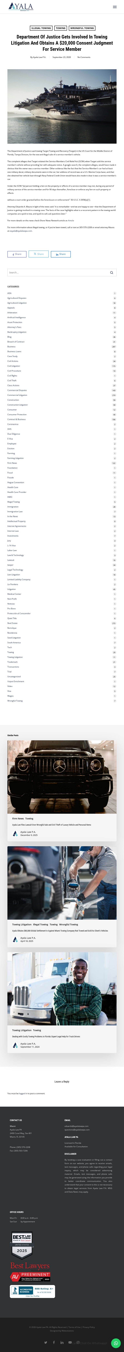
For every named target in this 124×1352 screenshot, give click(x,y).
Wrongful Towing (82, 28)
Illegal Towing (41, 28)
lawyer (10, 565)
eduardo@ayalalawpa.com (76, 1126)
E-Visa (10, 438)
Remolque (11, 628)
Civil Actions (12, 361)
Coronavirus (12, 424)
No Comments (84, 57)
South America (14, 642)
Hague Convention (15, 482)
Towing (60, 28)
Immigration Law (14, 511)
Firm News (12, 463)
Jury (9, 540)
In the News (12, 516)
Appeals (11, 307)
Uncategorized (14, 676)
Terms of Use (74, 1327)
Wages (10, 696)
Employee (11, 443)
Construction (13, 400)
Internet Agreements (16, 526)
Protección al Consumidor (19, 613)
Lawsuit (10, 560)
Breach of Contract (15, 341)
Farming (11, 453)
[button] (115, 6)
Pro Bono (11, 608)
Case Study (12, 356)
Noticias (11, 603)
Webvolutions (68, 1330)
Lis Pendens (12, 584)
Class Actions (13, 385)
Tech (9, 647)
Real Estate (12, 623)
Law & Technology (15, 555)
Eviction (10, 448)
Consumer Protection (16, 414)
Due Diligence (13, 433)
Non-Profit (12, 598)
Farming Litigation (15, 458)
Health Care (12, 487)
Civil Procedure (14, 370)
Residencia (12, 632)
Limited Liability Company (18, 579)
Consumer (12, 409)
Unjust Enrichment (15, 681)
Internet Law (13, 531)
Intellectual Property (16, 521)
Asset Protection (14, 322)
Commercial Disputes (17, 390)
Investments (12, 535)
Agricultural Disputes (17, 298)
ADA (9, 293)
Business (11, 346)
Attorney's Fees (14, 327)
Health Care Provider (16, 492)
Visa (9, 691)
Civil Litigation (13, 366)
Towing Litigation (15, 657)
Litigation (11, 589)
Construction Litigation (17, 404)
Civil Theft (11, 380)
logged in (23, 1093)
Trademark (12, 662)
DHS (9, 429)
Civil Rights (12, 375)
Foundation (12, 467)
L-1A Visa (11, 545)
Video (9, 686)
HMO (9, 497)
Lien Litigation (13, 574)
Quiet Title (12, 618)
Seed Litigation (14, 637)
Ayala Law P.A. (39, 57)
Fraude (10, 477)
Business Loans (14, 351)
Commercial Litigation (17, 395)
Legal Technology (15, 569)
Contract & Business (16, 419)
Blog (9, 336)
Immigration (12, 506)
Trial (9, 671)
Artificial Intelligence (16, 317)
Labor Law (12, 550)
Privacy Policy (89, 1327)
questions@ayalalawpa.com (77, 1129)
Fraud (10, 472)
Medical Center (14, 594)
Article (71, 220)
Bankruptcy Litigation (16, 332)
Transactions (13, 666)
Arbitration (12, 312)
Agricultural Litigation (17, 302)
